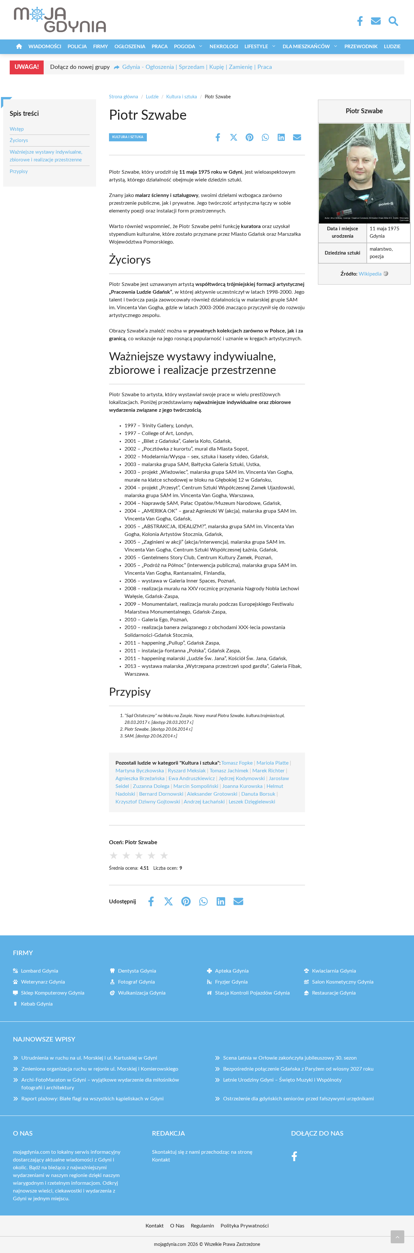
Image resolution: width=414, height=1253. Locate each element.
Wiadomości (44, 46)
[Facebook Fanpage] (358, 21)
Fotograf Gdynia (136, 982)
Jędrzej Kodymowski (242, 778)
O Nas (177, 1225)
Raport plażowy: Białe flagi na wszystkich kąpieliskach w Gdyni (92, 1098)
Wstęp (17, 129)
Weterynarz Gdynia (43, 982)
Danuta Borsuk (258, 794)
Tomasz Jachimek (229, 770)
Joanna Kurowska (242, 786)
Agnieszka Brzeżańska (140, 778)
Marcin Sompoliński (195, 786)
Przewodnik (360, 46)
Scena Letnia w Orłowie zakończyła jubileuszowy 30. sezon (290, 1058)
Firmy (100, 46)
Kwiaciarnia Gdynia (334, 971)
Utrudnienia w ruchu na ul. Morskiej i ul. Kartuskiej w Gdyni (89, 1058)
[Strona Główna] (19, 46)
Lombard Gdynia (39, 971)
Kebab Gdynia (37, 1004)
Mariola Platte (272, 763)
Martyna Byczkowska (139, 770)
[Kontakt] (375, 21)
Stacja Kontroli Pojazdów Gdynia (252, 993)
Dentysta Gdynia (137, 971)
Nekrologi (224, 46)
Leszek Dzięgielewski (252, 801)
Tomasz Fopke (237, 763)
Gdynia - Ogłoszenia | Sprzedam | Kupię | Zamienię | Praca (197, 67)
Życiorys (19, 140)
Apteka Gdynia (232, 971)
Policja (77, 46)
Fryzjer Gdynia (231, 982)
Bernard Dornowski (161, 794)
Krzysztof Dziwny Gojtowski (147, 801)
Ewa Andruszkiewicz (192, 778)
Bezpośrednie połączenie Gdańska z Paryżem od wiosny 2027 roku (298, 1069)
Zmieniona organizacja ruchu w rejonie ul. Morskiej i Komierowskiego (99, 1069)
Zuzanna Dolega (151, 786)
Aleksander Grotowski (212, 794)
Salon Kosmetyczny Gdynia (343, 982)
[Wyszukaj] (393, 20)
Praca (160, 46)
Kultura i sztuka (181, 97)
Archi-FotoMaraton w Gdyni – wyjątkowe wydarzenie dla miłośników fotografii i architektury (100, 1083)
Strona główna (123, 97)
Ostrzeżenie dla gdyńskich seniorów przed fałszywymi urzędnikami (298, 1098)
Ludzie (392, 46)
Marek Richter (268, 770)
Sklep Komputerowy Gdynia (52, 993)
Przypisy (19, 171)
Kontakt (161, 1159)
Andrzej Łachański (204, 801)
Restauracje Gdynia (334, 993)
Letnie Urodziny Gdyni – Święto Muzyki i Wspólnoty (282, 1080)
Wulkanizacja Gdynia (142, 993)
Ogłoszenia (129, 46)
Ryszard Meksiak (187, 770)
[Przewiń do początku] (397, 1236)
